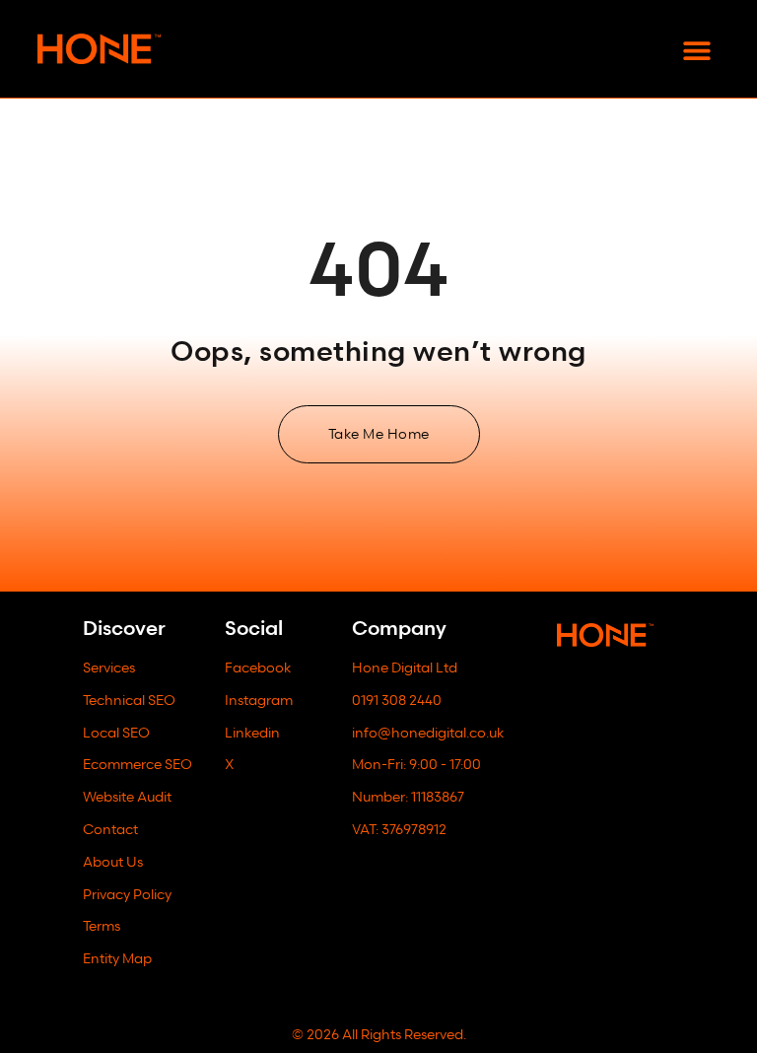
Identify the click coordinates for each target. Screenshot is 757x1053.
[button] (697, 51)
